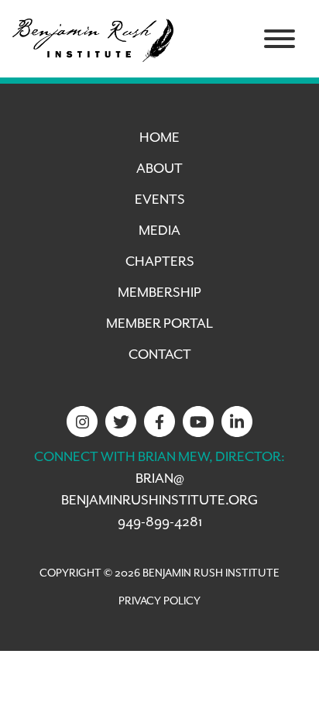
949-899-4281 (160, 522)
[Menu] (279, 38)
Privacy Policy (159, 601)
